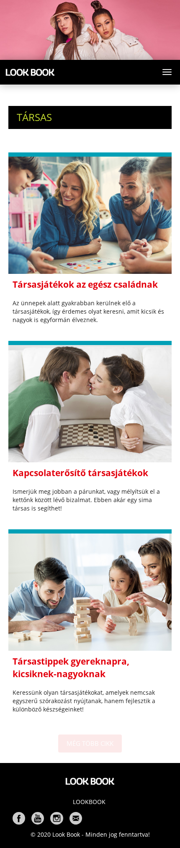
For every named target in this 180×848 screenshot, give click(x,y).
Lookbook (89, 802)
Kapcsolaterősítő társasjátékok (80, 473)
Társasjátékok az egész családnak (85, 284)
